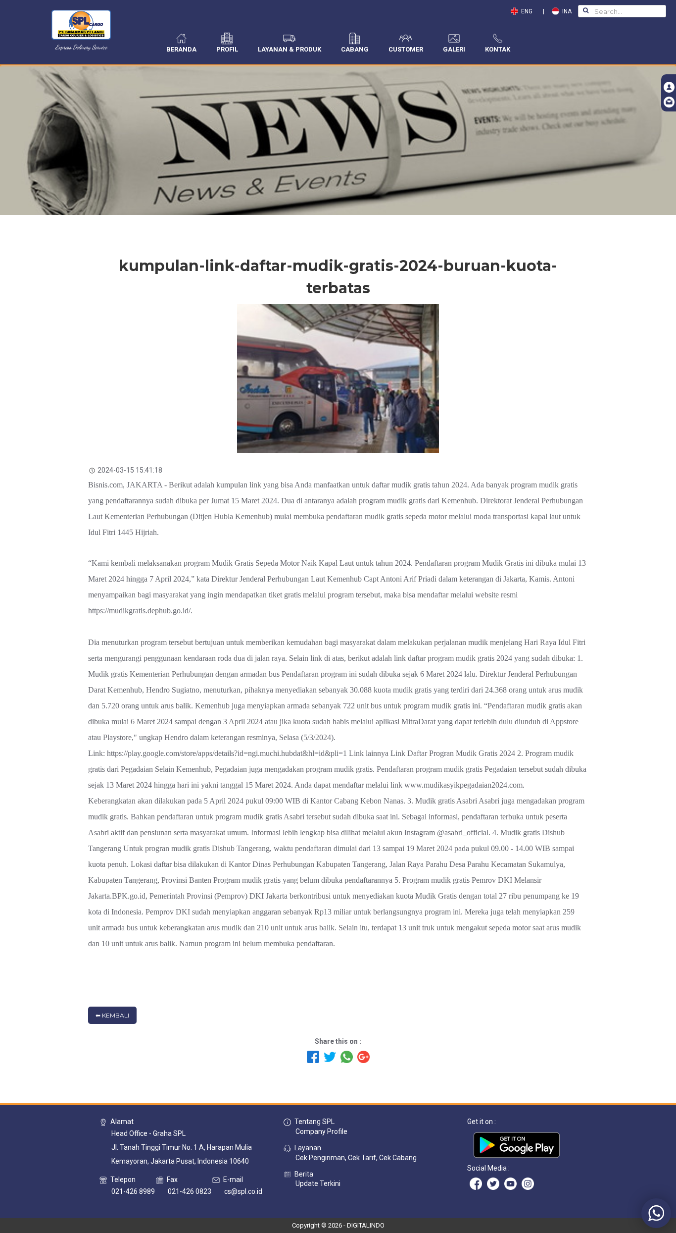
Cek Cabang (398, 1158)
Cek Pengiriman (320, 1158)
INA (565, 11)
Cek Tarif (362, 1158)
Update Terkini (317, 1183)
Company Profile (321, 1131)
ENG (527, 11)
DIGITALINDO (366, 1225)
